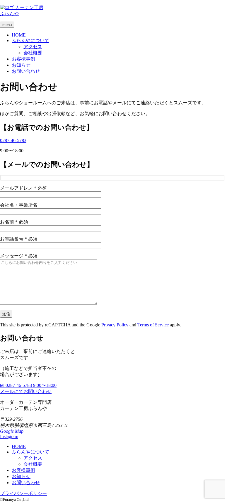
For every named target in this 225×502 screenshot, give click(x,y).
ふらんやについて (30, 40)
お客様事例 (23, 58)
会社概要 (32, 52)
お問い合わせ (26, 71)
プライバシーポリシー (23, 493)
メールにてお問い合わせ (26, 391)
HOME (19, 34)
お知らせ (21, 65)
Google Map (11, 431)
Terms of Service (153, 324)
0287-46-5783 (13, 140)
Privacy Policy (114, 324)
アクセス (32, 46)
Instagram (9, 436)
